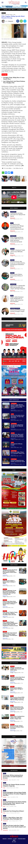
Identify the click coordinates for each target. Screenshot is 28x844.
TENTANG (10, 838)
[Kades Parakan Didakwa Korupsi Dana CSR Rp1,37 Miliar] (5, 275)
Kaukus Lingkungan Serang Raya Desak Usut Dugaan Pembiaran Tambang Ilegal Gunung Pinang (9, 592)
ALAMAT (15, 838)
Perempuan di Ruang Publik (16, 444)
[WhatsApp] (21, 21)
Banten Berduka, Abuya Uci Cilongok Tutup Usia (17, 452)
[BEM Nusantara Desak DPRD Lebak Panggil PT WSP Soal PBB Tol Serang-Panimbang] (5, 697)
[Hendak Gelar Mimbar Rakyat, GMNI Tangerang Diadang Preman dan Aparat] (6, 405)
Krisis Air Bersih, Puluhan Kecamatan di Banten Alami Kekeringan (17, 727)
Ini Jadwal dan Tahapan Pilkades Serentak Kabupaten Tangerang (14, 785)
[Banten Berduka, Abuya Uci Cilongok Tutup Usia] (6, 453)
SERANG (12, 260)
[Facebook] (17, 21)
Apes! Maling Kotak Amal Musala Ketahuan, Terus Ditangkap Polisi (14, 82)
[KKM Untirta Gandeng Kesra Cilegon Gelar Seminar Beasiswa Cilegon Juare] (5, 716)
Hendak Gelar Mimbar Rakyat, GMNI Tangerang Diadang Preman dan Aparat (17, 406)
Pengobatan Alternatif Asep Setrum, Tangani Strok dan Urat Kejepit (17, 435)
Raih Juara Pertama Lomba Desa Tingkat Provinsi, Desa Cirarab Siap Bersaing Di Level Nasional (14, 827)
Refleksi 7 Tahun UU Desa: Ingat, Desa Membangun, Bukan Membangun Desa (12, 818)
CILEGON (12, 715)
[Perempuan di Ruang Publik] (6, 444)
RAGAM (12, 433)
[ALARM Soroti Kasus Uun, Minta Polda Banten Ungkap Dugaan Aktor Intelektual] (5, 707)
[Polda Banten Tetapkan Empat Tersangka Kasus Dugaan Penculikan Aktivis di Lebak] (22, 613)
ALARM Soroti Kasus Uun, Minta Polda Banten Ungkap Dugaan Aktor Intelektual (17, 708)
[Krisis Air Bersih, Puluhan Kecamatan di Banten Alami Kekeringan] (5, 726)
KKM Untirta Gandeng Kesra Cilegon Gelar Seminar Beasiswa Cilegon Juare (17, 717)
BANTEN (12, 248)
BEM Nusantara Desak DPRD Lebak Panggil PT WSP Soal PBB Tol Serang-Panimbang (17, 698)
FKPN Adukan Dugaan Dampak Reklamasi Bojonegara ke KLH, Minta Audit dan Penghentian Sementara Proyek (10, 623)
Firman (4, 797)
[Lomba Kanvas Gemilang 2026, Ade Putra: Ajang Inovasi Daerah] (11, 179)
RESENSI (5, 9)
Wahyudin (12, 218)
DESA (5, 773)
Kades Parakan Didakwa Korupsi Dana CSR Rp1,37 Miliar (16, 276)
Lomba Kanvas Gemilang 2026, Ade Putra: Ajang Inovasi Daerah (17, 215)
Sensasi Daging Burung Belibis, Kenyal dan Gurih (18, 460)
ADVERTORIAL (20, 9)
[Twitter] (24, 21)
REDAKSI (4, 838)
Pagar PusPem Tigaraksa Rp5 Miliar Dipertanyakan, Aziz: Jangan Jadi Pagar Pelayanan (17, 287)
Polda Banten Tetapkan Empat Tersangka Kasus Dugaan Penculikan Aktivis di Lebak (10, 613)
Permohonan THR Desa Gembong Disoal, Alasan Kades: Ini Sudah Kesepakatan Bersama (13, 777)
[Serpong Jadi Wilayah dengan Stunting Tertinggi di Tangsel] (5, 311)
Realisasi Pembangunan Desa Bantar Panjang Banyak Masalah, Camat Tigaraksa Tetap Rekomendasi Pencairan (14, 803)
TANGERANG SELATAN (15, 308)
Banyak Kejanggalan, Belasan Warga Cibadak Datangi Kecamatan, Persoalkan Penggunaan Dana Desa (14, 794)
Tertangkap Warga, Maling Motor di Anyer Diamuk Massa (13, 78)
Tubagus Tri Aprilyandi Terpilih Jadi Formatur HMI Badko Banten (17, 252)
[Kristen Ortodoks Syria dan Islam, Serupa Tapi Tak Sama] (6, 416)
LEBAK (12, 696)
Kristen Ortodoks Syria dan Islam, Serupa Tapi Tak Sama (17, 416)
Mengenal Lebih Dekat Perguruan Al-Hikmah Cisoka (17, 426)
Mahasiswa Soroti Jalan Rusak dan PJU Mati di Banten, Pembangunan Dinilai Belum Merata (10, 571)
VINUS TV (13, 9)
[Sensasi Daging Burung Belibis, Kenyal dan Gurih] (6, 461)
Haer (4, 787)
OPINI (9, 9)
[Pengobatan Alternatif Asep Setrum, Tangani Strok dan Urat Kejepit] (6, 435)
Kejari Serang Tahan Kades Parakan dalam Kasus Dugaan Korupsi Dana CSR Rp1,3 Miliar (10, 603)
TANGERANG (13, 211)
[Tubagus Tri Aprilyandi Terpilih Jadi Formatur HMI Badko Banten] (5, 251)
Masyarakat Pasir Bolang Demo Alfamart (13, 811)
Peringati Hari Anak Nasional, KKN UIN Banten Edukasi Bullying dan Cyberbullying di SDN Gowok (10, 634)
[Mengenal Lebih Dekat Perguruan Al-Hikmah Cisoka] (6, 425)
